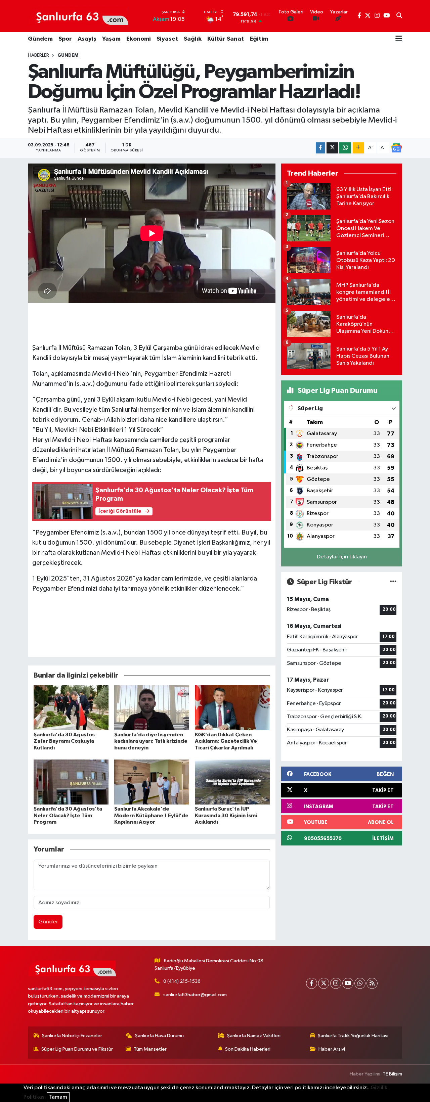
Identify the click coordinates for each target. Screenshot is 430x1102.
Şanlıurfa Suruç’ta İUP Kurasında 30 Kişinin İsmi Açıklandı (226, 815)
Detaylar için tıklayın (342, 557)
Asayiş (87, 39)
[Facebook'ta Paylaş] (320, 147)
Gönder (48, 922)
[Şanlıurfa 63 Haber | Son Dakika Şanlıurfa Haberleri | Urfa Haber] (78, 15)
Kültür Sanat (225, 39)
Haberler (38, 55)
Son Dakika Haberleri (247, 1049)
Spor (65, 39)
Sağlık (193, 39)
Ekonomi (138, 39)
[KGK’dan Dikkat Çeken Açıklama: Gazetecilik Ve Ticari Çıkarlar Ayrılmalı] (232, 707)
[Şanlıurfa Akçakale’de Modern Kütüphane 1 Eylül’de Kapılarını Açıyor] (151, 782)
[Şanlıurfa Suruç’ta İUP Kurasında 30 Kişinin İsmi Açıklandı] (232, 782)
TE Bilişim (392, 1073)
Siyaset (167, 39)
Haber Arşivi (331, 1049)
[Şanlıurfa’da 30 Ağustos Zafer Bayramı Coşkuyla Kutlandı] (71, 707)
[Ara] (399, 16)
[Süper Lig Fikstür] (393, 582)
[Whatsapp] (360, 983)
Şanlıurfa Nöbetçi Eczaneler (72, 1035)
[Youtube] (347, 983)
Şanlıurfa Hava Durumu (159, 1035)
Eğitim (259, 39)
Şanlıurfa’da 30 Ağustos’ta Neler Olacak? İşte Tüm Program (68, 815)
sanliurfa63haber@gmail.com (195, 994)
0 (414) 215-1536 (182, 981)
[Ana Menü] (398, 39)
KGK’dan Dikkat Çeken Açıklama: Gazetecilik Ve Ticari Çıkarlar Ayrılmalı (226, 741)
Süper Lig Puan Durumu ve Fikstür (77, 1049)
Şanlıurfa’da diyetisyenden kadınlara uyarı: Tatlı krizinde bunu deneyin (150, 741)
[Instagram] (335, 983)
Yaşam (111, 39)
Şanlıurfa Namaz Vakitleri (254, 1035)
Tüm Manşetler (150, 1049)
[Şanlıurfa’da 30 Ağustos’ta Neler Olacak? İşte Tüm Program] (71, 782)
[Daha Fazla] (358, 147)
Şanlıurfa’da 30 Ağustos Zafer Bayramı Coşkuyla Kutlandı (64, 741)
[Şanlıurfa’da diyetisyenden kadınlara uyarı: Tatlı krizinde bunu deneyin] (151, 707)
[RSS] (372, 983)
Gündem (40, 39)
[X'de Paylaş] (332, 147)
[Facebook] (311, 983)
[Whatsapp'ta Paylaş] (345, 147)
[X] (323, 983)
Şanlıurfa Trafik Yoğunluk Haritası (353, 1035)
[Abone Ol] (396, 148)
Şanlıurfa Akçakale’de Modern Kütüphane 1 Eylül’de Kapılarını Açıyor (151, 815)
